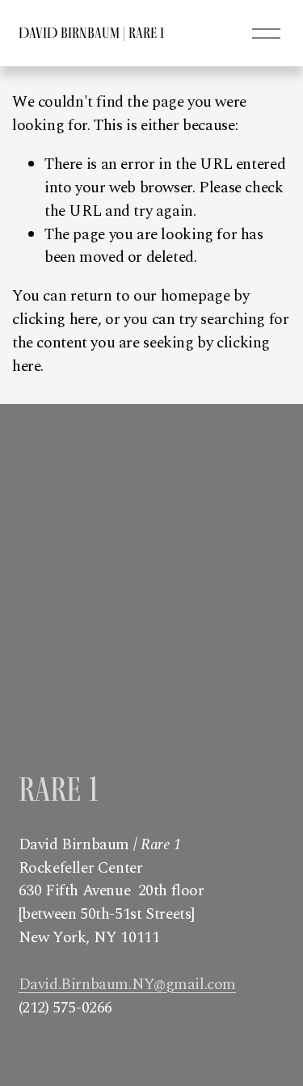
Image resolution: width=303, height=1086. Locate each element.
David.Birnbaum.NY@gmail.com (128, 985)
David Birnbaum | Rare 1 (91, 32)
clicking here (55, 319)
